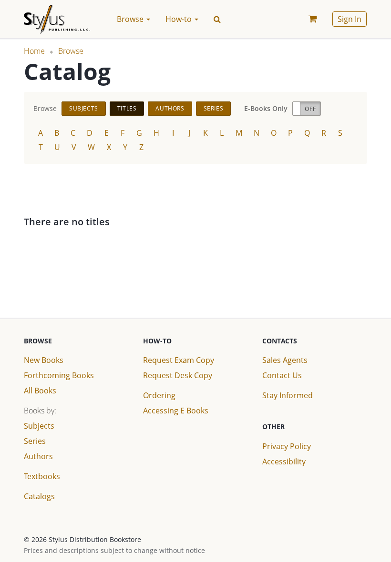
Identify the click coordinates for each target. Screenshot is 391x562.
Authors (169, 108)
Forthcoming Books (59, 375)
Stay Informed (287, 395)
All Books (40, 390)
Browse (70, 51)
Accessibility (284, 461)
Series (214, 108)
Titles (127, 108)
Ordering (159, 395)
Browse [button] (131, 19)
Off (310, 109)
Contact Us (282, 375)
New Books (43, 360)
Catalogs (39, 496)
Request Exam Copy (178, 360)
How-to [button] (179, 19)
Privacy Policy (286, 446)
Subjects (83, 108)
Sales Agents (285, 360)
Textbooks (42, 476)
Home (34, 51)
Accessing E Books (175, 410)
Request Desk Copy (177, 375)
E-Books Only (266, 108)
